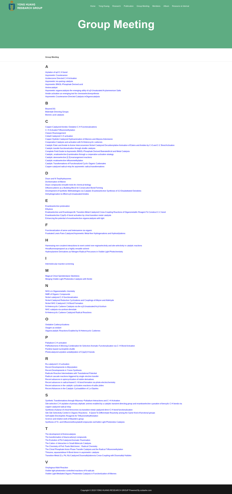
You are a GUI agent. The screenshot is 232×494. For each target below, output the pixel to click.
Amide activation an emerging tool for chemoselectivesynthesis (72, 93)
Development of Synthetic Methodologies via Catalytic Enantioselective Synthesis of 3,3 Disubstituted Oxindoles (93, 191)
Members (156, 6)
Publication (129, 6)
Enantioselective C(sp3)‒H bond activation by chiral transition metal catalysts (78, 215)
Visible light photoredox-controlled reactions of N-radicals (69, 471)
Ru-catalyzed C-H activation (57, 364)
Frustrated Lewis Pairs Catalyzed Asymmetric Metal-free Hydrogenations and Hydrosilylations (85, 233)
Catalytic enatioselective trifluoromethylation (64, 160)
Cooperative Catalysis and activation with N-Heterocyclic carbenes (73, 142)
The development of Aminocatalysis (60, 434)
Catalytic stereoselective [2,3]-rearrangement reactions (68, 157)
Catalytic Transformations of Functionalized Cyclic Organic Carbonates (75, 163)
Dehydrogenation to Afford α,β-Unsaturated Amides (67, 194)
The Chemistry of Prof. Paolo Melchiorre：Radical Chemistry (71, 446)
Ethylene (49, 209)
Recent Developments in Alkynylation (61, 367)
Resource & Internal (180, 6)
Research (116, 6)
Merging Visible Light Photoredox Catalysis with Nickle (68, 279)
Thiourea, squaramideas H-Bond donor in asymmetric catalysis (72, 452)
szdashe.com (146, 490)
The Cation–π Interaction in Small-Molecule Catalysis (68, 443)
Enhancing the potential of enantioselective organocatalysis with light (74, 218)
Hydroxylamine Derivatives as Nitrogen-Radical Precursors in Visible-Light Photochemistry (84, 252)
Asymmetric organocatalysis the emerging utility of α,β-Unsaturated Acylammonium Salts (83, 90)
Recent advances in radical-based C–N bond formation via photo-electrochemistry (80, 382)
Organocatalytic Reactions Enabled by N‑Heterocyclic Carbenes (72, 331)
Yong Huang (104, 6)
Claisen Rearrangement (55, 133)
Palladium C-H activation (56, 343)
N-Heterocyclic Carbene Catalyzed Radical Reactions (68, 312)
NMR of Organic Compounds (57, 294)
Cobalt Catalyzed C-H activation (59, 136)
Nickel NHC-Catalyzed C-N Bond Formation (64, 303)
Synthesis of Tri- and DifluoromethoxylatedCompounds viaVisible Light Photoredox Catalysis (85, 422)
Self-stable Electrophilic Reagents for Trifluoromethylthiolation (71, 416)
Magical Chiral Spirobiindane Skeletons (62, 276)
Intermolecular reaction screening (59, 264)
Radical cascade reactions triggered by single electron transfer (72, 376)
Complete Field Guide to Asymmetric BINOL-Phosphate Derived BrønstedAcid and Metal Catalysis (87, 151)
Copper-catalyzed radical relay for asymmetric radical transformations (74, 167)
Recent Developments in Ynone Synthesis (63, 370)
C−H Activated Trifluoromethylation (60, 130)
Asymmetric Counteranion (56, 75)
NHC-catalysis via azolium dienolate (61, 309)
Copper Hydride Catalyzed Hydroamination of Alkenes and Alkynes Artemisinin (79, 139)
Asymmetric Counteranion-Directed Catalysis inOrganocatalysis (72, 97)
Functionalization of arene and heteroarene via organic (68, 230)
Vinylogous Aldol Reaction (56, 468)
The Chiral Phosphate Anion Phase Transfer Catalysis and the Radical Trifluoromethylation (84, 449)
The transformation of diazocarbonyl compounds (66, 437)
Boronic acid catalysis (54, 115)
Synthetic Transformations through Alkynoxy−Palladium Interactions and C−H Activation (82, 401)
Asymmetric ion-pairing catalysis (59, 81)
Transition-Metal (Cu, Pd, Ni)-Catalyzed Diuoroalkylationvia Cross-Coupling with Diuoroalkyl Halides (88, 455)
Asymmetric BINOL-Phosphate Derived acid (64, 84)
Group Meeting (143, 6)
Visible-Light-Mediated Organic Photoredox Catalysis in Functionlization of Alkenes (80, 474)
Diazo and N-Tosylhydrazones (58, 179)
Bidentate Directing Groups (57, 112)
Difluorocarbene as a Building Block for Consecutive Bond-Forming (74, 188)
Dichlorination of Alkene (55, 182)
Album (166, 6)
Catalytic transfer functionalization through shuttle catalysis (70, 148)
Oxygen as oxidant (53, 328)
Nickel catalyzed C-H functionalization (61, 297)
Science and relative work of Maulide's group (65, 419)
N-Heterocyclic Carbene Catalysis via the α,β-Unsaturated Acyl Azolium (75, 306)
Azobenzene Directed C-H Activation (61, 78)
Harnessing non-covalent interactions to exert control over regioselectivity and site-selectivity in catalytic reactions (93, 246)
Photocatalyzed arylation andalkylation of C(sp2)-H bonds (70, 352)
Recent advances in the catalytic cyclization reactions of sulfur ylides (74, 385)
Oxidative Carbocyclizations (57, 325)
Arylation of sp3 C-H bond (56, 72)
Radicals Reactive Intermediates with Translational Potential (71, 373)
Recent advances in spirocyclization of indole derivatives (69, 379)
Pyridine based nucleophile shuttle (60, 349)
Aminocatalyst (51, 87)
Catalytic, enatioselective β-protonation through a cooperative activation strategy (79, 154)
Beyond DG (50, 109)
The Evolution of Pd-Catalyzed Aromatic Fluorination (67, 440)
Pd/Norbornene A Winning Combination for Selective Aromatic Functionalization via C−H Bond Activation (90, 346)
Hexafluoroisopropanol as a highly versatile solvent (67, 249)
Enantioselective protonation (57, 206)
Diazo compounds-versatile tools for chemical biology (68, 185)
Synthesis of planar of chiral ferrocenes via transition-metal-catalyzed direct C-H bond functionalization (89, 410)
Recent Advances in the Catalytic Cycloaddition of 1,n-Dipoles (71, 388)
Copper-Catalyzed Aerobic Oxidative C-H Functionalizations (71, 127)
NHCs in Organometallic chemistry (60, 291)
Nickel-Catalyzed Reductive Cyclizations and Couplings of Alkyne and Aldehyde (79, 300)
